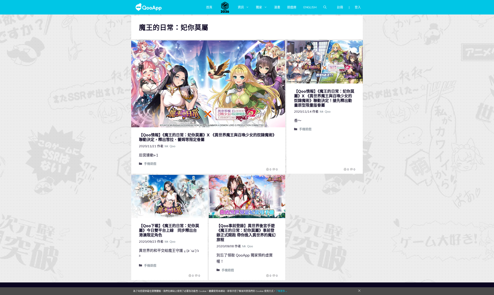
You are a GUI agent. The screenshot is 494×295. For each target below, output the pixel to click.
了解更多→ (281, 291)
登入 (358, 7)
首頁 (209, 7)
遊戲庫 (291, 7)
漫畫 (277, 7)
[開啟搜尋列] (325, 7)
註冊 (340, 7)
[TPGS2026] (225, 7)
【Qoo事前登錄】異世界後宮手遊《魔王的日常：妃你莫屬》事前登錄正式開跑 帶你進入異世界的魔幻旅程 (246, 232)
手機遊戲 (150, 164)
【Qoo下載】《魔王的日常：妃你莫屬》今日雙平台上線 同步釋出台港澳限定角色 (169, 230)
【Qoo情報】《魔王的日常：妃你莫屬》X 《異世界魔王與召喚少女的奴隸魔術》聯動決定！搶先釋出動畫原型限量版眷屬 (324, 98)
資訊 (241, 7)
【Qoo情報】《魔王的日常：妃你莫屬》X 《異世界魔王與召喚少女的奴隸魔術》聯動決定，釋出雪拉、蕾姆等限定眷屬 (207, 137)
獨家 (259, 7)
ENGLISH (309, 7)
